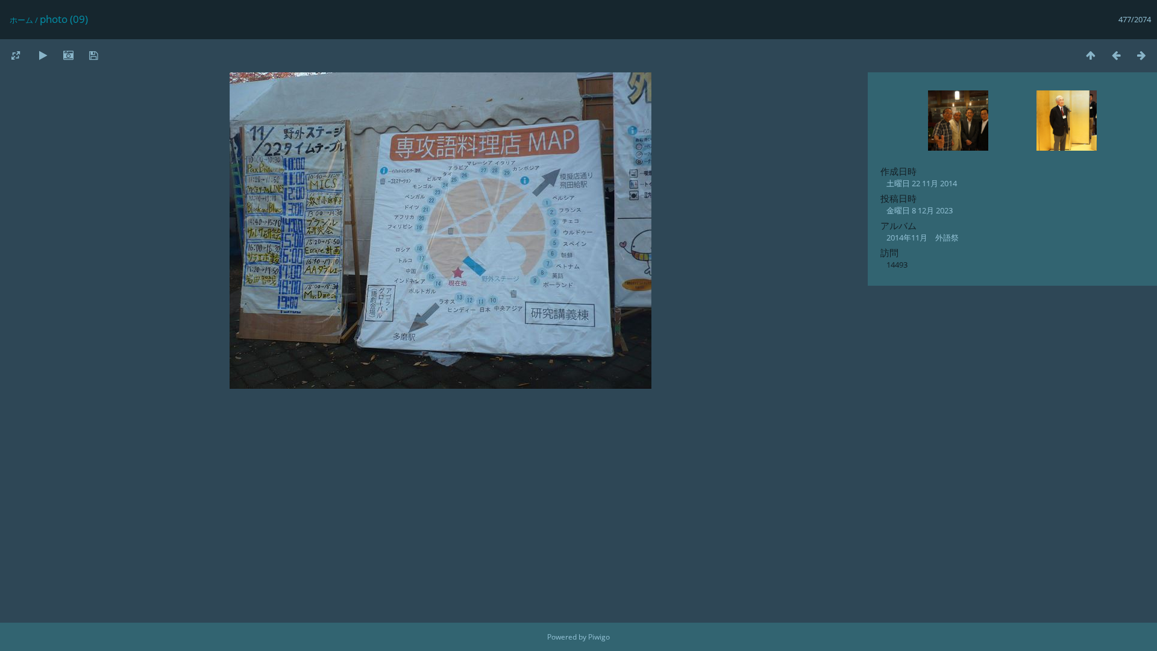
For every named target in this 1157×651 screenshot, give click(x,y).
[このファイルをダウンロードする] (93, 55)
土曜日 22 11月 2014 (921, 183)
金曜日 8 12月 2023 (919, 210)
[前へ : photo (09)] (1116, 55)
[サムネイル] (1090, 55)
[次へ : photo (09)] (1141, 55)
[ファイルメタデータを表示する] (68, 55)
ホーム (21, 19)
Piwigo (599, 637)
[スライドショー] (42, 55)
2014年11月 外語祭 (922, 237)
